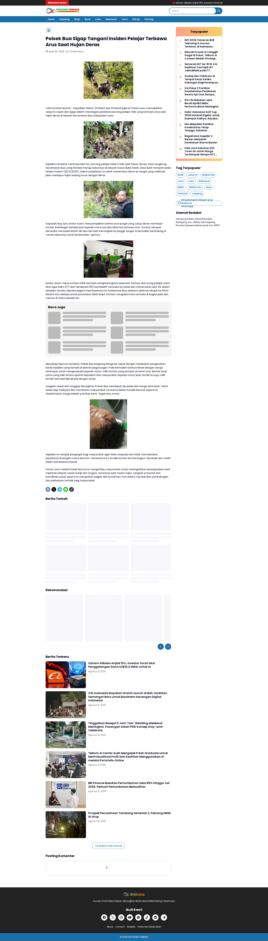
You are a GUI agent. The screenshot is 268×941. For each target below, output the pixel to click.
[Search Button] (219, 11)
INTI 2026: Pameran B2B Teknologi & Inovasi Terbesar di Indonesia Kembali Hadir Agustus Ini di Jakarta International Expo (202, 43)
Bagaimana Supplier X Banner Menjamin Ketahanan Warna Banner (201, 139)
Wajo (77, 19)
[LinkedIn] (155, 917)
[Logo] (134, 894)
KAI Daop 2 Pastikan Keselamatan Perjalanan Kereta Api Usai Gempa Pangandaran (200, 91)
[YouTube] (130, 917)
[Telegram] (59, 489)
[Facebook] (48, 489)
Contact (120, 926)
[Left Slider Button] (161, 647)
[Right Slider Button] (168, 647)
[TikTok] (147, 917)
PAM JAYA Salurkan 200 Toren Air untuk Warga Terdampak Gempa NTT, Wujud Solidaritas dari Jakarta (200, 151)
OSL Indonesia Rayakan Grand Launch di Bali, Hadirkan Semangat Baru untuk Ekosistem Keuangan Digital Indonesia (127, 696)
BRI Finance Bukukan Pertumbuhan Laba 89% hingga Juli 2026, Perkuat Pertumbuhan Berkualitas (129, 784)
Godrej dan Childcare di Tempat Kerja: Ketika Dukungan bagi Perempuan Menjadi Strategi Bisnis (202, 79)
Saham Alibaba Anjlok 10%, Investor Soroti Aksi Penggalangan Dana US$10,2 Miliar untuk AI (203, 2)
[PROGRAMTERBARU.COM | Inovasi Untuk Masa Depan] (63, 11)
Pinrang (149, 19)
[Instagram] (121, 917)
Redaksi (131, 926)
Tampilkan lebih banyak (108, 845)
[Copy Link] (71, 489)
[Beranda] (49, 30)
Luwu (98, 19)
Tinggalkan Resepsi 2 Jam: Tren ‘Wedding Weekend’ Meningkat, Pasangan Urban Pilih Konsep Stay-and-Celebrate (126, 726)
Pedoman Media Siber (149, 926)
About (110, 926)
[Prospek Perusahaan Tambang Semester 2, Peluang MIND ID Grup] (66, 824)
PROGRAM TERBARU (138, 937)
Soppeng (64, 19)
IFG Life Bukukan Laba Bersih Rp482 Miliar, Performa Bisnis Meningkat (202, 103)
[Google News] (138, 917)
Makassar (111, 19)
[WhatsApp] (65, 489)
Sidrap (136, 19)
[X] (53, 489)
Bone (88, 19)
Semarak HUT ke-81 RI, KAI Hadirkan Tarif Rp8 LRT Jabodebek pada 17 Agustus (201, 67)
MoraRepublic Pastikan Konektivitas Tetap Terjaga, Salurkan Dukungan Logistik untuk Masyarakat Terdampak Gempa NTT (200, 127)
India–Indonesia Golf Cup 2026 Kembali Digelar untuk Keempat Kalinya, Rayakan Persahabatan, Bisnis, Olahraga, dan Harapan (202, 115)
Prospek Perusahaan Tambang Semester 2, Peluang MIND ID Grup (129, 815)
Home (51, 19)
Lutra (125, 19)
